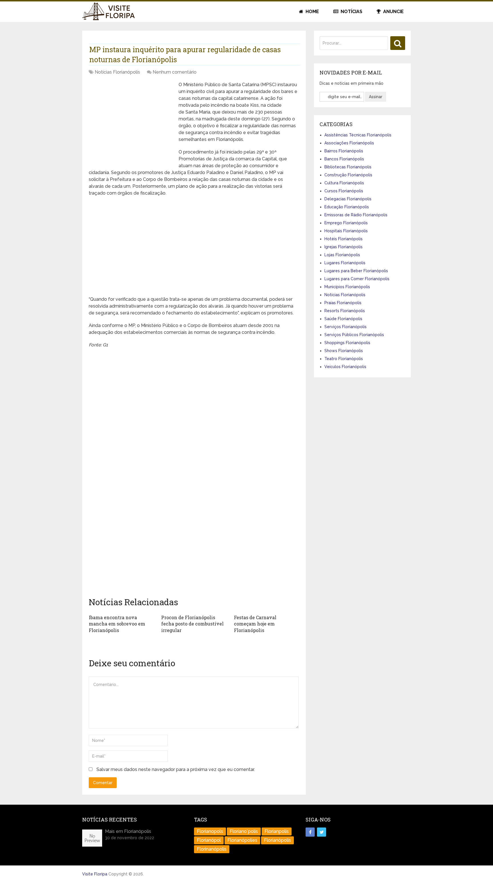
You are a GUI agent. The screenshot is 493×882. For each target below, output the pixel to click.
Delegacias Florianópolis (347, 199)
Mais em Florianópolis (128, 831)
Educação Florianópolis (346, 207)
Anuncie (393, 11)
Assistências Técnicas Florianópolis (357, 135)
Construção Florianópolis (348, 175)
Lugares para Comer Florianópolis (356, 278)
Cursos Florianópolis (343, 191)
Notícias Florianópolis (117, 72)
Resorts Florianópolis (344, 310)
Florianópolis (277, 840)
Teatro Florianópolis (343, 358)
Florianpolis (276, 831)
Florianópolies (242, 840)
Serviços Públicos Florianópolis (354, 334)
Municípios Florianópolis (347, 286)
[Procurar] (397, 43)
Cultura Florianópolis (344, 183)
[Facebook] (310, 832)
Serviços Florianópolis (345, 326)
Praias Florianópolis (342, 302)
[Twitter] (321, 832)
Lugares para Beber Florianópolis (356, 271)
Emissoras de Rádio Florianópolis (355, 215)
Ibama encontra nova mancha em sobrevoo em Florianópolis (117, 623)
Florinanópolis (212, 849)
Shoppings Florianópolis (347, 342)
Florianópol (209, 840)
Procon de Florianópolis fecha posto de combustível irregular (192, 623)
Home (311, 11)
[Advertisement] (131, 121)
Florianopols (210, 831)
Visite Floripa (94, 874)
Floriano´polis (244, 831)
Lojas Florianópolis (342, 255)
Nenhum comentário (175, 72)
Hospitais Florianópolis (346, 231)
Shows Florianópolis (343, 350)
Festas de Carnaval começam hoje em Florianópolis (255, 623)
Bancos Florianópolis (344, 159)
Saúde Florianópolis (343, 318)
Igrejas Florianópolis (343, 247)
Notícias (351, 11)
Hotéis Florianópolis (343, 239)
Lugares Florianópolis (344, 263)
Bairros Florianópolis (343, 151)
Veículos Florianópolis (345, 366)
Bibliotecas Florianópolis (347, 167)
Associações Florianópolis (349, 143)
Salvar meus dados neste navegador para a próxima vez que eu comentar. (175, 769)
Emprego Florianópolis (346, 223)
